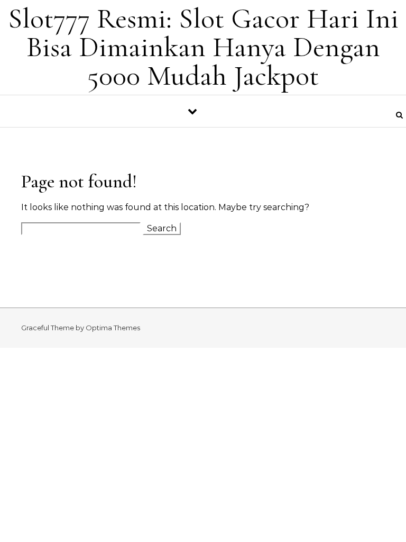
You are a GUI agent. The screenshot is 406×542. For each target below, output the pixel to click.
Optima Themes (113, 327)
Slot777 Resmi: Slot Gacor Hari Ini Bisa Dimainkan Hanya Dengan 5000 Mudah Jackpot (203, 47)
